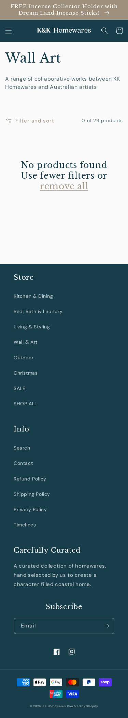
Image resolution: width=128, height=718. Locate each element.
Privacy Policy (30, 509)
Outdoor (23, 358)
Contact (23, 463)
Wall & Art (26, 342)
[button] (8, 30)
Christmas (26, 373)
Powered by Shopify (83, 706)
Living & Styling (32, 327)
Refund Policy (30, 479)
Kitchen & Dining (33, 296)
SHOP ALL (25, 404)
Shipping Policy (32, 494)
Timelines (25, 525)
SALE (19, 388)
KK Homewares (54, 706)
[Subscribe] (106, 626)
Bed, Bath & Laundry (38, 311)
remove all (64, 186)
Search (22, 448)
